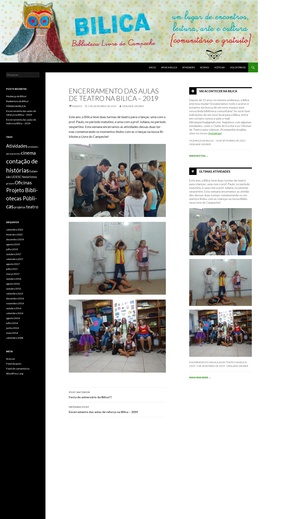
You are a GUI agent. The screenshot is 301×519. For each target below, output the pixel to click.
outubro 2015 (13, 288)
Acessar (10, 358)
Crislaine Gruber (133, 106)
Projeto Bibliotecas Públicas (22, 198)
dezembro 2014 (15, 298)
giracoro (10, 183)
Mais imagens (200, 377)
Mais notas (198, 155)
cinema (28, 153)
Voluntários (238, 67)
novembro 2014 (15, 303)
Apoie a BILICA (169, 67)
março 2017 (12, 273)
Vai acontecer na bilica (218, 91)
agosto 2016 (13, 283)
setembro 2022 (14, 229)
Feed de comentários (18, 368)
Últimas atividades (214, 171)
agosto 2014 (13, 318)
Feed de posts (14, 363)
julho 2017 (12, 268)
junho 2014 (12, 328)
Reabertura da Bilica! (17, 101)
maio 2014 (12, 332)
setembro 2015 (14, 293)
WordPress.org (14, 373)
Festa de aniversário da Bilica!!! (90, 395)
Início (152, 67)
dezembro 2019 (15, 239)
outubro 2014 (13, 308)
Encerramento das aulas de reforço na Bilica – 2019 (103, 409)
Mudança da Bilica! (201, 140)
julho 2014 (12, 323)
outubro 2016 (13, 278)
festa (25, 177)
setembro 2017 (14, 259)
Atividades (188, 67)
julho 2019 (12, 249)
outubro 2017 (13, 254)
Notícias (219, 67)
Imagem (77, 106)
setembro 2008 (14, 337)
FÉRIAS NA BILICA (16, 106)
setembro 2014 (14, 313)
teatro (32, 206)
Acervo (204, 67)
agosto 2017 (13, 264)
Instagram (214, 133)
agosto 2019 (13, 244)
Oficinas (23, 182)
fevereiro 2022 (14, 234)
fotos (33, 177)
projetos (20, 207)
